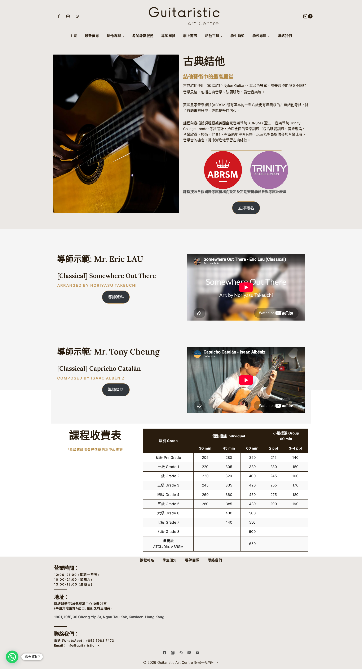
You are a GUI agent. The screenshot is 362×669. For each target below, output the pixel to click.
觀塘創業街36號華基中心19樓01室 (80, 604)
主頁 (73, 36)
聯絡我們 (285, 36)
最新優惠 (92, 36)
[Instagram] (68, 16)
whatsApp (72, 641)
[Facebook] (58, 16)
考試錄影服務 (143, 36)
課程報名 (147, 560)
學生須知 (237, 36)
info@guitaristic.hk (83, 645)
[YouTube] (197, 652)
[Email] (189, 652)
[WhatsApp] (77, 16)
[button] (12, 657)
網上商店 (190, 36)
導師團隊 (168, 36)
